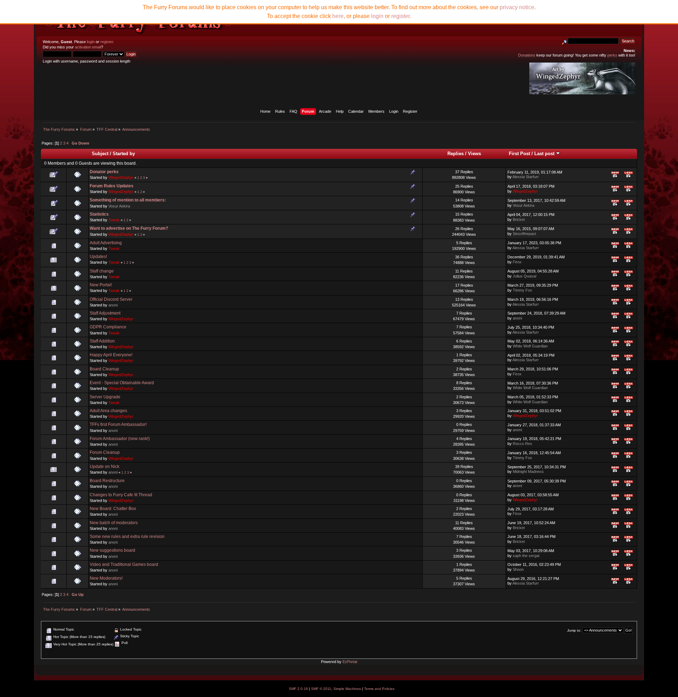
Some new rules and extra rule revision (127, 536)
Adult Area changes (108, 410)
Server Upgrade (105, 396)
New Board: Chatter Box (113, 508)
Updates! (98, 256)
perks (612, 55)
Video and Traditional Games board (124, 564)
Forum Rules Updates (111, 185)
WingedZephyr (120, 177)
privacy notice (517, 7)
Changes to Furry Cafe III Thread (121, 494)
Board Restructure (107, 480)
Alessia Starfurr (525, 177)
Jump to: (574, 630)
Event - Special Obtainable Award (122, 382)
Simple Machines (347, 689)
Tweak (114, 220)
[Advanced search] (564, 41)
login (91, 42)
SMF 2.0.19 (298, 689)
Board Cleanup (104, 369)
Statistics (99, 214)
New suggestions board (112, 550)
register (106, 42)
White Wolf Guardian (530, 346)
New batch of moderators (114, 522)
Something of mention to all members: (128, 200)
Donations (526, 55)
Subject (100, 153)
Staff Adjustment (105, 313)
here (338, 16)
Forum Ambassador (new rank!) (120, 438)
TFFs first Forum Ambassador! (118, 424)
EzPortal (350, 662)
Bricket (519, 219)
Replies (455, 153)
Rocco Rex (522, 443)
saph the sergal (526, 556)
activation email (88, 47)
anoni (113, 305)
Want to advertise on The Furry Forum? (129, 228)
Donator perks (104, 171)
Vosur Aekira (119, 206)
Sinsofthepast (524, 234)
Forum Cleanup (105, 452)
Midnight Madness (528, 471)
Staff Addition (102, 341)
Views (474, 153)
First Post (519, 153)
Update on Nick (104, 466)
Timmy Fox (522, 290)
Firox (517, 262)
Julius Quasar (525, 276)
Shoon (518, 569)
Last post (545, 153)
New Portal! (101, 284)
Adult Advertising (106, 242)
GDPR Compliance (108, 326)
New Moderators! (106, 578)
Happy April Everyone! (111, 354)
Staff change (102, 271)
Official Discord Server (111, 299)
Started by (124, 153)
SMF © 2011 (321, 689)
